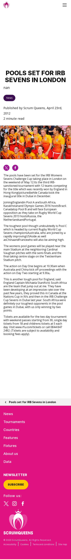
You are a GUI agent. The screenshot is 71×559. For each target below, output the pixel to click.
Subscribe (16, 484)
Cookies (24, 544)
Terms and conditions (43, 544)
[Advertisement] (35, 39)
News (9, 97)
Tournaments (14, 422)
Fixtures (10, 446)
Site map (62, 544)
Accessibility (9, 544)
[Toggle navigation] (65, 4)
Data (7, 462)
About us (10, 454)
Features (10, 438)
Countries (11, 430)
